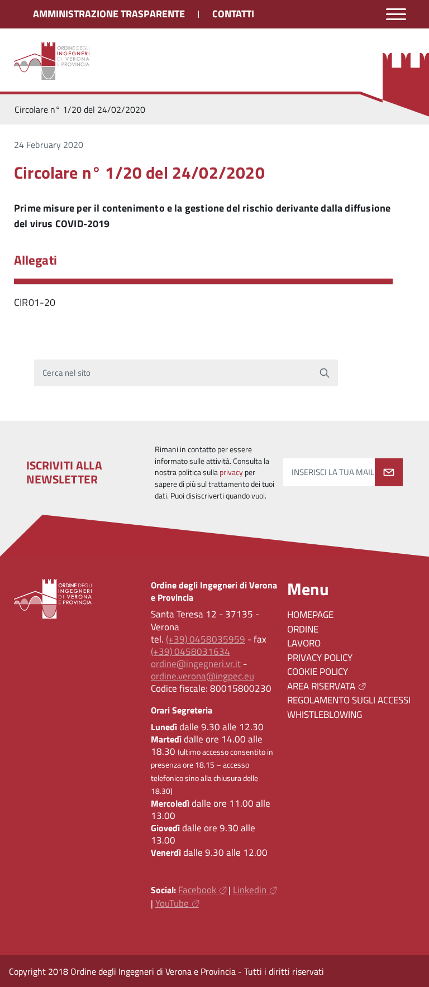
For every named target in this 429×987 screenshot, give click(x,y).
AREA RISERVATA (321, 686)
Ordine (302, 629)
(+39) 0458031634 (190, 651)
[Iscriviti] (389, 472)
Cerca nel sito (66, 372)
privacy (231, 472)
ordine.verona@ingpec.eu (202, 676)
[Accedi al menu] (396, 14)
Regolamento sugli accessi (349, 700)
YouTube (172, 903)
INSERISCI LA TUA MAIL (333, 472)
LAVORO (304, 643)
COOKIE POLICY (317, 671)
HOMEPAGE (310, 614)
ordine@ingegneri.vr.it (196, 664)
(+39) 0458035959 (205, 639)
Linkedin (249, 890)
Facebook (197, 890)
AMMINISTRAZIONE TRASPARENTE (109, 13)
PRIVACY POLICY (319, 657)
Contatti (233, 13)
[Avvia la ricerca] (324, 373)
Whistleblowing (324, 714)
